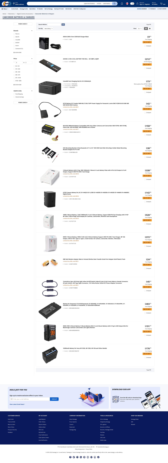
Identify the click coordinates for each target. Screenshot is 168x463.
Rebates (102, 435)
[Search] (114, 3)
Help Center (11, 419)
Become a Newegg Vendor (106, 429)
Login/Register (42, 419)
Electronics (11, 14)
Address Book (42, 427)
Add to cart (147, 42)
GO (63, 24)
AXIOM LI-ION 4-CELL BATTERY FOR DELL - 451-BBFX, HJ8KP (81, 59)
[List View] (146, 28)
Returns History (42, 424)
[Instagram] (77, 457)
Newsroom (72, 427)
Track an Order (11, 422)
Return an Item (11, 424)
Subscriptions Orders (44, 437)
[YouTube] (88, 457)
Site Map (102, 432)
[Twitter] (74, 457)
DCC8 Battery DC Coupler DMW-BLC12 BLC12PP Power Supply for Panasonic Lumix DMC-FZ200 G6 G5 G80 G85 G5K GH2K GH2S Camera (96, 104)
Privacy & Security (12, 429)
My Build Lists (42, 432)
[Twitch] (91, 457)
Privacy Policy (89, 449)
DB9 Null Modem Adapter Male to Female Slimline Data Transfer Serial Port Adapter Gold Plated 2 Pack (94, 259)
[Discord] (95, 457)
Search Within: (42, 24)
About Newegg (73, 419)
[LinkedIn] (81, 457)
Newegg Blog (72, 429)
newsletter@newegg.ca (103, 447)
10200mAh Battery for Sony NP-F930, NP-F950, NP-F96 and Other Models (85, 348)
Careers (71, 424)
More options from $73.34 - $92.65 (143, 84)
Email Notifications (43, 435)
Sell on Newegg (104, 419)
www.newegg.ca (112, 452)
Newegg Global (135, 419)
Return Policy (11, 427)
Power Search (22, 24)
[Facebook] (70, 457)
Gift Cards (102, 437)
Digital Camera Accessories (25, 14)
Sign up (54, 399)
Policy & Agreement (80, 449)
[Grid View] (150, 28)
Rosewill (133, 424)
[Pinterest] (84, 457)
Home (4, 14)
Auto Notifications (43, 440)
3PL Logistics (103, 424)
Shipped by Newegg (105, 422)
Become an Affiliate (105, 427)
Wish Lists (41, 429)
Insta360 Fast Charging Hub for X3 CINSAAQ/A (77, 81)
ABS (132, 422)
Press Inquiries (73, 422)
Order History (42, 422)
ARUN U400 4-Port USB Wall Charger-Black (76, 36)
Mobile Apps (103, 440)
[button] (19, 4)
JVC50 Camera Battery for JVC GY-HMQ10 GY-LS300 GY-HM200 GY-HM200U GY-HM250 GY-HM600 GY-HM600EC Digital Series (96, 193)
